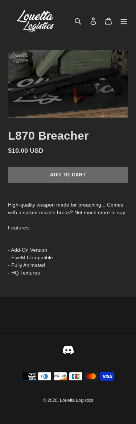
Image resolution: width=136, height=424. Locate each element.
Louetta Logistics (76, 400)
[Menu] (123, 21)
